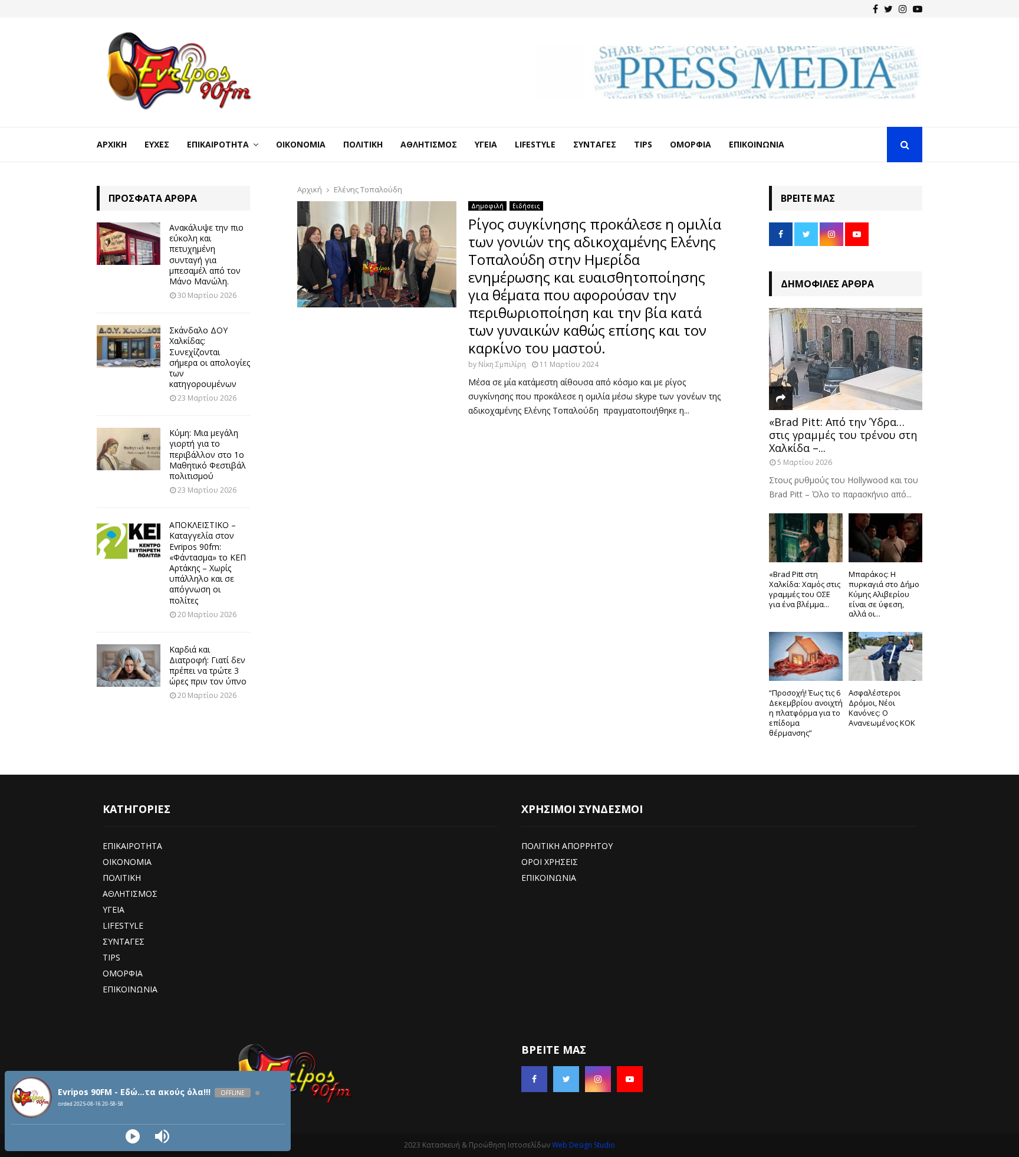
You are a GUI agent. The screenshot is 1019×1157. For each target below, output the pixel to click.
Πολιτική (363, 144)
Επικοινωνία (756, 144)
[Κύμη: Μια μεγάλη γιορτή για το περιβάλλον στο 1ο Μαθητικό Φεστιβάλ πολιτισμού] (128, 449)
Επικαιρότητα (218, 144)
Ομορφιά (690, 144)
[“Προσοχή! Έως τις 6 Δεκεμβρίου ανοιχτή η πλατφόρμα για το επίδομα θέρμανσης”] (806, 656)
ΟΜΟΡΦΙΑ (123, 973)
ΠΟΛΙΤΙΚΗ (122, 877)
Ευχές (156, 144)
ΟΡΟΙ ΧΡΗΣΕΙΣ (549, 861)
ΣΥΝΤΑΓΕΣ (123, 941)
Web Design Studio (583, 1145)
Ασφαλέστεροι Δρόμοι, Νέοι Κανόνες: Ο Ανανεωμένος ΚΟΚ (882, 707)
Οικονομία (301, 144)
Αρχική (112, 144)
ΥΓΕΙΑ (113, 909)
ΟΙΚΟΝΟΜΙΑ (127, 861)
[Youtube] (917, 9)
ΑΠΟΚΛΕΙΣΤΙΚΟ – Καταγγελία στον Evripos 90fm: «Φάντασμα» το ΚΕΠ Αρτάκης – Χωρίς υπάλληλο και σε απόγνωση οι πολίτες (207, 562)
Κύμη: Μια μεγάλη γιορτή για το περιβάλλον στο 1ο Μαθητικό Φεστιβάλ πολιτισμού (207, 454)
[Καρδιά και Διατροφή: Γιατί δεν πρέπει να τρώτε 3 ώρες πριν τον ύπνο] (128, 665)
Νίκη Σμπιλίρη (502, 364)
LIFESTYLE (123, 925)
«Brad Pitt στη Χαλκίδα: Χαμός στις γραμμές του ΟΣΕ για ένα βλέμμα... (804, 589)
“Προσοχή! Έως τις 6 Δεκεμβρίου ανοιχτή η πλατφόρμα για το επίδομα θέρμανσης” (806, 712)
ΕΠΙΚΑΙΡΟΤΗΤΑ (132, 845)
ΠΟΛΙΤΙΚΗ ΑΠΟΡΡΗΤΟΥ (567, 845)
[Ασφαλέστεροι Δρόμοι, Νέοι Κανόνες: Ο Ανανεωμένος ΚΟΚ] (885, 656)
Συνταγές (594, 144)
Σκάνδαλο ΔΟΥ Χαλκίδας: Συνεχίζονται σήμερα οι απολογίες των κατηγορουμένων (209, 357)
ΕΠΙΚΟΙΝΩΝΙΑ (130, 989)
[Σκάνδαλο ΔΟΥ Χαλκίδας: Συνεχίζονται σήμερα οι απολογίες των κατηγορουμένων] (128, 346)
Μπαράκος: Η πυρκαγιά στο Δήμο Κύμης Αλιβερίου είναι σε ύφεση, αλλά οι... (884, 594)
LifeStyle (535, 144)
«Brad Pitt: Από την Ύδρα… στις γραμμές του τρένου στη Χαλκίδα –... (843, 434)
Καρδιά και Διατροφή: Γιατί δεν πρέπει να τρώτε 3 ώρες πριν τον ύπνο (207, 665)
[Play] (133, 1136)
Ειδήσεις (526, 206)
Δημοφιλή (487, 206)
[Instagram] (903, 9)
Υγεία (486, 144)
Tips (643, 144)
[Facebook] (875, 9)
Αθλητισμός (428, 144)
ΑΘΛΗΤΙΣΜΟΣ (130, 893)
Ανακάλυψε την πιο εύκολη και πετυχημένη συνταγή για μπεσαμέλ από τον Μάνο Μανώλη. (206, 254)
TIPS (111, 957)
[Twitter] (888, 9)
